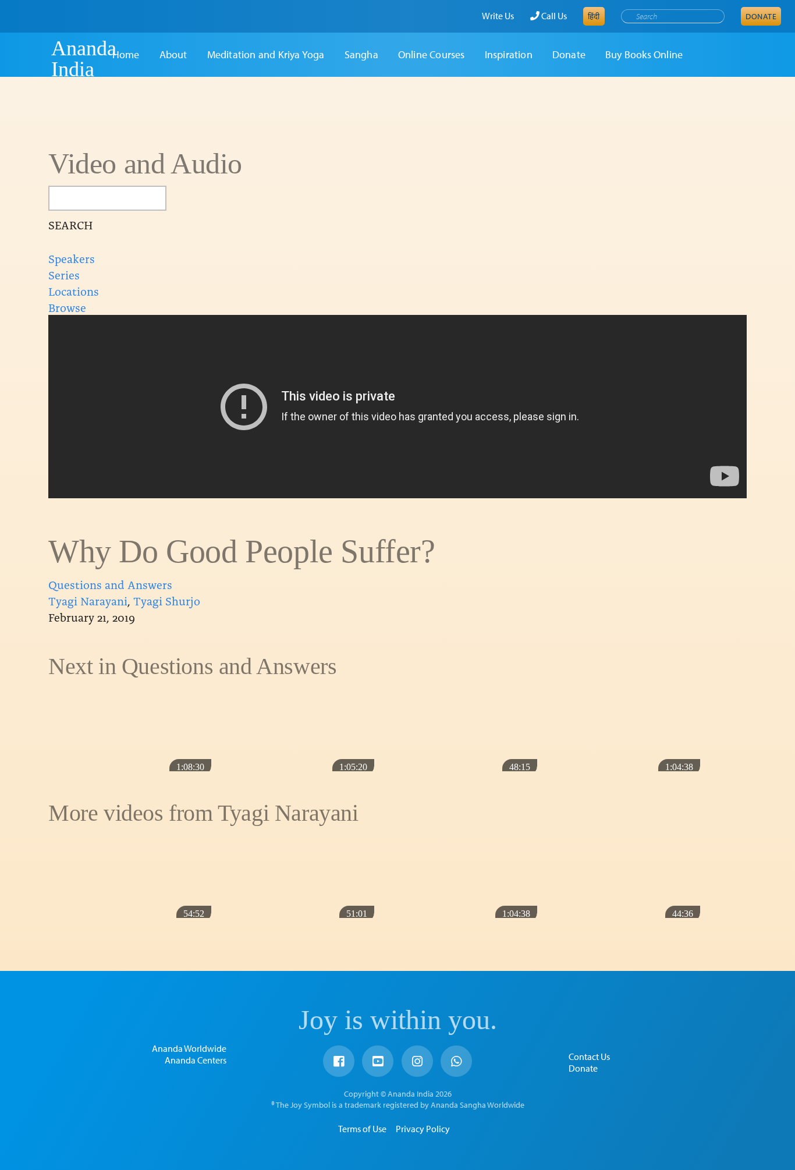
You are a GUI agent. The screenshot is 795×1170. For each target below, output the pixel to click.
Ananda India (83, 59)
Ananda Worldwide (189, 1048)
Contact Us (589, 1056)
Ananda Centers (195, 1060)
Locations (73, 290)
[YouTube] (377, 1061)
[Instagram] (417, 1061)
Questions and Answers (110, 584)
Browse (67, 307)
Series (64, 274)
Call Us (553, 16)
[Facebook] (338, 1061)
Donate (761, 16)
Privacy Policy (423, 1128)
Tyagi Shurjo (166, 600)
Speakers (71, 258)
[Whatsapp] (456, 1061)
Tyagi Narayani (87, 600)
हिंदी (594, 16)
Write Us (498, 16)
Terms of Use (362, 1128)
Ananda (31, 59)
